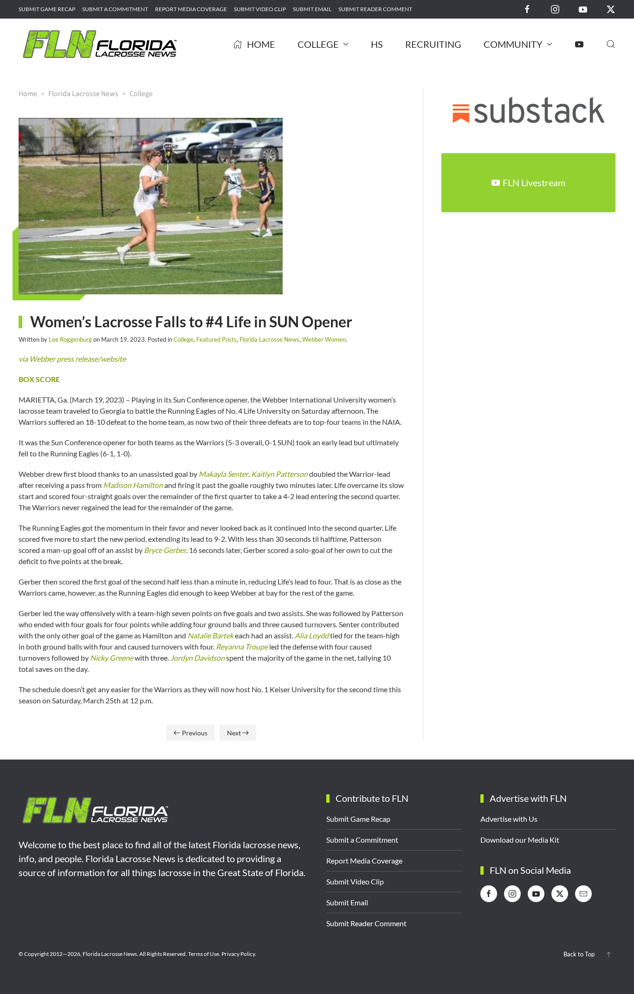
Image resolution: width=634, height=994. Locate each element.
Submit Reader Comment (375, 9)
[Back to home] (100, 44)
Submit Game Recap (47, 9)
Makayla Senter (223, 473)
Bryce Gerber (165, 550)
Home (261, 44)
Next (234, 733)
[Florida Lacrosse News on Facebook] (527, 8)
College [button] (318, 44)
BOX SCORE (39, 379)
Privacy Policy (238, 953)
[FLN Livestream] (579, 44)
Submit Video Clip (260, 9)
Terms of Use (203, 953)
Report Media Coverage (191, 9)
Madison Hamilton (133, 485)
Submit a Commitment (115, 9)
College (184, 339)
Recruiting (433, 44)
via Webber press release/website (72, 358)
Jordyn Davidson (197, 657)
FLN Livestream (534, 182)
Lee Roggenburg (70, 339)
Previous (194, 733)
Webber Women (324, 339)
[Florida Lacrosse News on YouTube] (583, 8)
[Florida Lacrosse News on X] (610, 8)
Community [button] (513, 44)
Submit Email (312, 9)
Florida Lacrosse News (269, 339)
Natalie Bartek (210, 635)
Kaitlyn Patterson (279, 473)
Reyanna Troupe (242, 646)
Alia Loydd (312, 635)
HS (377, 44)
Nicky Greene (111, 657)
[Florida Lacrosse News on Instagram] (555, 8)
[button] (610, 44)
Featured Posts (216, 339)
